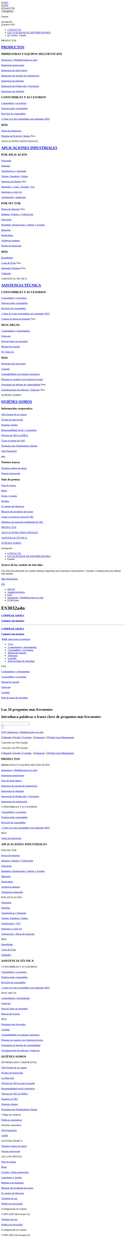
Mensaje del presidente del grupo (17, 511)
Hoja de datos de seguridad (14, 341)
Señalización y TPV (11, 923)
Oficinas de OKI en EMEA (14, 435)
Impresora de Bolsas (11, 181)
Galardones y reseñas (11, 1177)
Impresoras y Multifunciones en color (19, 60)
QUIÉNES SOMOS (16, 402)
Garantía (5, 369)
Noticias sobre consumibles (14, 108)
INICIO (11, 589)
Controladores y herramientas (15, 331)
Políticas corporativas (11, 1120)
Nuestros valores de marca (14, 468)
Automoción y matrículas (13, 197)
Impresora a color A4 (11, 192)
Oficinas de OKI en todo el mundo (18, 1083)
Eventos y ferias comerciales (15, 1172)
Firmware (6, 336)
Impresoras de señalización (14, 801)
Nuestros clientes (9, 425)
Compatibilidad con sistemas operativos (20, 374)
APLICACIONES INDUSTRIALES (29, 148)
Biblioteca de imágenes (12, 1182)
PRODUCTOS (12, 47)
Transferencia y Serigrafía (13, 171)
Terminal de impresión (12, 892)
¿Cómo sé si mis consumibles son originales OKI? (25, 119)
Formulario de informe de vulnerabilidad (20, 384)
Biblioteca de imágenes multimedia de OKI (22, 522)
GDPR (4, 1135)
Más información (9, 579)
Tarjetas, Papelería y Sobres (14, 176)
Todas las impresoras (11, 130)
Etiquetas (5, 166)
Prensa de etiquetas (10, 209)
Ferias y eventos (9, 496)
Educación (6, 219)
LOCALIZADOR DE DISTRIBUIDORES (29, 32)
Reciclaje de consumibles (13, 113)
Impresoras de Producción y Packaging (20, 86)
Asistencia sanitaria (10, 240)
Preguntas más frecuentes (13, 363)
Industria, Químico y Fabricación (17, 214)
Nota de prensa (8, 485)
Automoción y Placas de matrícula (17, 934)
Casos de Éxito (8, 263)
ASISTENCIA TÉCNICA (21, 285)
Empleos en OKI (9, 1099)
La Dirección (7, 1078)
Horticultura (7, 235)
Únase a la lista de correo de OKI (17, 517)
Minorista (5, 230)
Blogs (4, 490)
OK (3, 584)
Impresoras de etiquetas (12, 81)
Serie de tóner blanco (11, 780)
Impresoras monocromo (12, 65)
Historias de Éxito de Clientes (15, 136)
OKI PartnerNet (9, 451)
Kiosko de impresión (11, 245)
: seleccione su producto (16, 639)
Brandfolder (7, 257)
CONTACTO (14, 29)
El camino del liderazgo (12, 506)
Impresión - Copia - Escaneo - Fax (18, 186)
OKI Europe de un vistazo (14, 414)
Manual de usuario (17, 652)
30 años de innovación (12, 419)
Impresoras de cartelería (12, 91)
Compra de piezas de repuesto (15, 319)
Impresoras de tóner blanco (14, 70)
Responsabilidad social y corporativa (19, 430)
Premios (5, 501)
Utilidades (6, 273)
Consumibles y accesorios (13, 103)
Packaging (6, 160)
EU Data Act (7, 352)
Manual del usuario (10, 346)
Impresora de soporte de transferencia (19, 786)
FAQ (9, 595)
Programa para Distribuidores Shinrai (19, 446)
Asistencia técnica (16, 592)
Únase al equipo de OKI (13, 440)
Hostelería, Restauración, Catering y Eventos (23, 225)
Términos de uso (9, 1198)
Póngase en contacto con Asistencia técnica (22, 379)
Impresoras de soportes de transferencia (20, 75)
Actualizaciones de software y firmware (20, 390)
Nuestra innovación (10, 473)
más (3, 456)
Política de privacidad (12, 1203)
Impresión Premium (10, 268)
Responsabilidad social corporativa (18, 1088)
